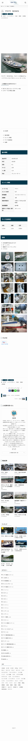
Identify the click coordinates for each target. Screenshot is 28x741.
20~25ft (4, 16)
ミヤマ (5, 626)
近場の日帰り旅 (7, 656)
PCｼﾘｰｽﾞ (13, 670)
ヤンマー (6, 641)
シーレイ (5, 590)
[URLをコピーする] (18, 391)
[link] (13, 449)
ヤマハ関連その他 (8, 638)
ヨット (15, 682)
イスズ (23, 670)
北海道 (7, 684)
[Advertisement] (14, 35)
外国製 (5, 650)
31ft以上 (16, 668)
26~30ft (12, 668)
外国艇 (15, 684)
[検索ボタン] (25, 2)
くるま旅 (6, 577)
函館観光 (3, 684)
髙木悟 (14, 418)
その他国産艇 (10, 14)
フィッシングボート (10, 16)
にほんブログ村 (4, 344)
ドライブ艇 (23, 678)
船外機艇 (24, 16)
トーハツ (5, 605)
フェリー (16, 680)
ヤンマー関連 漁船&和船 (9, 644)
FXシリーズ (8, 670)
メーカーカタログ (8, 629)
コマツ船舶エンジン (8, 586)
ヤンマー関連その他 (8, 647)
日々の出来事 (7, 653)
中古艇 (16, 16)
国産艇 (20, 16)
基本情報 (7, 135)
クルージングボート (12, 672)
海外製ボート (15, 687)
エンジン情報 (8, 137)
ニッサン (6, 611)
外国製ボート (4, 687)
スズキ (5, 593)
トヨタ (5, 599)
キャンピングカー (8, 583)
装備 (6, 142)
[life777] (14, 2)
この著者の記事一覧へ (14, 452)
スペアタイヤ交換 (19, 674)
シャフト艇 (20, 672)
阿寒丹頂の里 (4, 689)
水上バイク (10, 687)
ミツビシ (5, 620)
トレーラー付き (4, 678)
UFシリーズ (18, 670)
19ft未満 (3, 668)
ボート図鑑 (5, 14)
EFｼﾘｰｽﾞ (20, 668)
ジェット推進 (8, 674)
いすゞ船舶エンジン (8, 574)
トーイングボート (12, 678)
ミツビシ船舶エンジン (8, 623)
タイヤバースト (4, 676)
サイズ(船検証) (8, 140)
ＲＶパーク (10, 689)
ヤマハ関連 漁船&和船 (9, 635)
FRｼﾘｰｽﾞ (3, 670)
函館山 (23, 682)
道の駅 (5, 659)
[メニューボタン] (2, 2)
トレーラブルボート (16, 676)
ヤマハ (5, 632)
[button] (10, 391)
